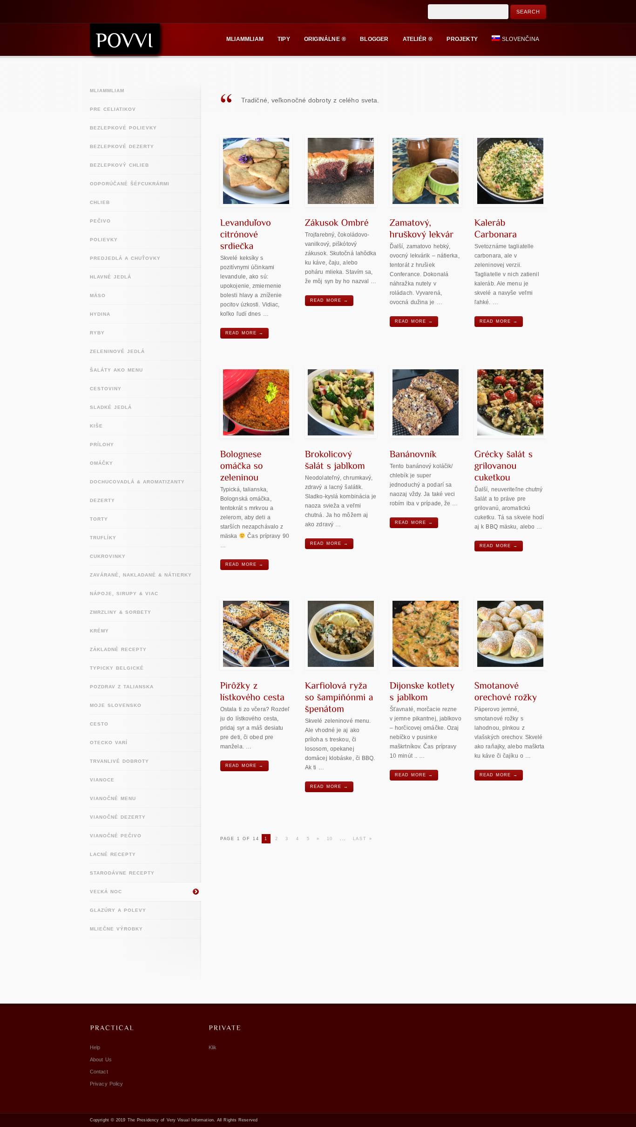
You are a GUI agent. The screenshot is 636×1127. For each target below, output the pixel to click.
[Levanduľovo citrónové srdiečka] (256, 171)
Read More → (244, 333)
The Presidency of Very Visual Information (171, 1120)
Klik (213, 1047)
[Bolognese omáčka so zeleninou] (256, 402)
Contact (99, 1071)
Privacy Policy (106, 1083)
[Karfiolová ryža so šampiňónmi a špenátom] (341, 634)
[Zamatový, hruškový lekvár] (425, 171)
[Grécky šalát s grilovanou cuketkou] (510, 402)
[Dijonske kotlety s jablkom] (425, 634)
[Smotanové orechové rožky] (510, 634)
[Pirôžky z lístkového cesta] (256, 634)
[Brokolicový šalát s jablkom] (341, 402)
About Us (101, 1059)
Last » (362, 838)
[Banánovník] (425, 402)
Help (95, 1047)
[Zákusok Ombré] (341, 171)
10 (330, 838)
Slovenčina (520, 39)
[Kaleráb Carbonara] (510, 171)
